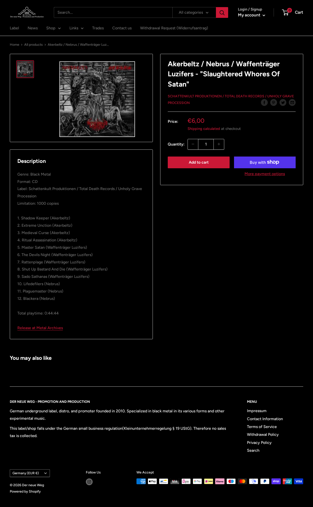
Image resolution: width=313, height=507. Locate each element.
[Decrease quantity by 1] (193, 144)
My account (249, 14)
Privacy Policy (259, 442)
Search (253, 450)
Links (73, 28)
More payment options (265, 173)
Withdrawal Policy (263, 434)
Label (14, 28)
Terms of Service (262, 426)
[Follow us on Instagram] (89, 481)
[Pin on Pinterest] (273, 102)
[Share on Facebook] (264, 102)
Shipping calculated (204, 128)
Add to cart (199, 162)
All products (33, 45)
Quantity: (176, 144)
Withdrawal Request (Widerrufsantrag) (174, 28)
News (33, 28)
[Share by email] (292, 102)
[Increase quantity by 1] (219, 144)
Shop (51, 28)
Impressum (257, 410)
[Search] (222, 12)
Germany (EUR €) (25, 473)
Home (14, 45)
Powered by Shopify (25, 491)
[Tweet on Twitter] (282, 102)
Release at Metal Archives (40, 328)
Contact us (122, 28)
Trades (98, 28)
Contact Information (265, 419)
